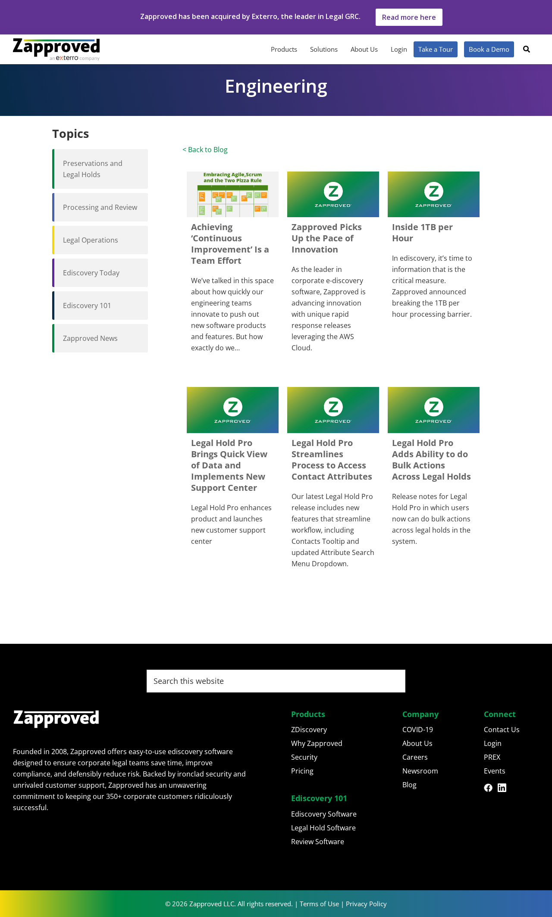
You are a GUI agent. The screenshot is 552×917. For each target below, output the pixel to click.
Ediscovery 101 (87, 305)
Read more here (409, 17)
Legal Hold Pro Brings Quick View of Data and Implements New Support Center (229, 465)
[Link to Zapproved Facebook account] (491, 789)
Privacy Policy (366, 903)
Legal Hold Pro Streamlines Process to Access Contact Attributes (332, 459)
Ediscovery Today (91, 273)
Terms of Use (319, 903)
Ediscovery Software (324, 814)
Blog (409, 784)
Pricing (302, 771)
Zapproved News (90, 338)
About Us (417, 743)
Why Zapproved (316, 743)
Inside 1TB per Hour (422, 232)
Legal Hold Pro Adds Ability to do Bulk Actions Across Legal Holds (431, 459)
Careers (415, 757)
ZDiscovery (309, 729)
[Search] (526, 49)
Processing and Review (100, 207)
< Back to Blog (205, 149)
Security (304, 757)
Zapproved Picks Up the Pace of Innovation (327, 238)
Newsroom (420, 771)
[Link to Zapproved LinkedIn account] (504, 789)
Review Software (317, 841)
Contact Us (502, 729)
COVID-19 (417, 729)
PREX (492, 757)
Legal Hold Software (323, 828)
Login (493, 743)
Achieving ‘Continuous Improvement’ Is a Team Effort (230, 243)
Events (494, 771)
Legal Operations (90, 240)
